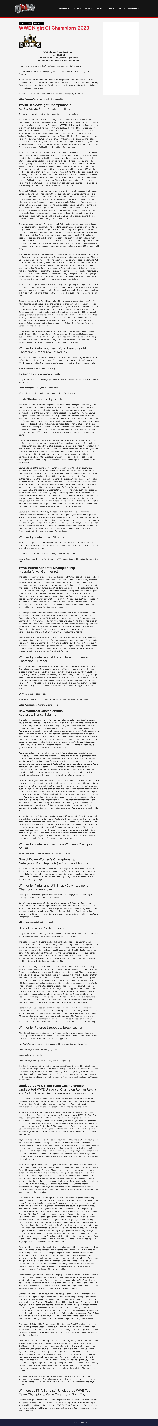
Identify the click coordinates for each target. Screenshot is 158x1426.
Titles (110, 9)
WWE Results (38, 23)
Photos (87, 9)
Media (120, 9)
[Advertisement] (121, 58)
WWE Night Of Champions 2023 (54, 28)
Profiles (76, 9)
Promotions (62, 9)
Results (99, 9)
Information (132, 9)
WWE (29, 23)
